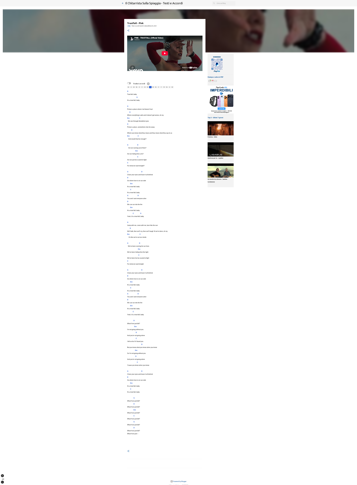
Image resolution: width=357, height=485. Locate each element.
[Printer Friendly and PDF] (213, 82)
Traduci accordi (139, 84)
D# (153, 87)
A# (133, 87)
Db (147, 87)
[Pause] (2, 482)
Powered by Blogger (179, 481)
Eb (155, 87)
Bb (136, 87)
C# (144, 87)
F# (164, 87)
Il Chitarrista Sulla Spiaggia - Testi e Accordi (154, 3)
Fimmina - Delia (212, 137)
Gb (166, 87)
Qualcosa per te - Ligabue (215, 158)
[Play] (2, 475)
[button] (128, 30)
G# (172, 87)
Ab (128, 87)
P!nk (129, 26)
